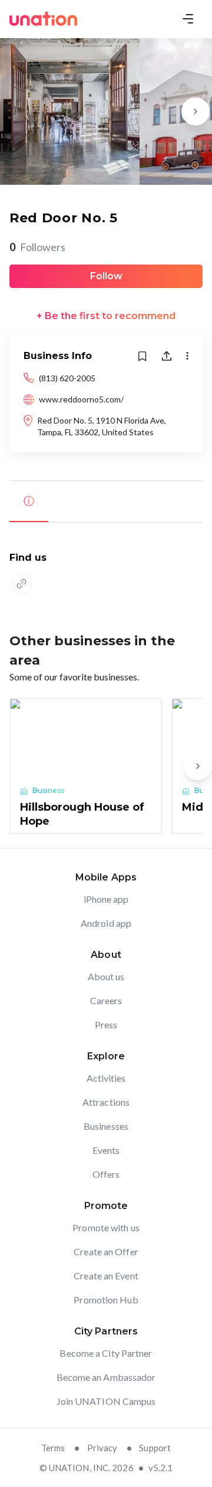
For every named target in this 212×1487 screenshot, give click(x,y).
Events (106, 1150)
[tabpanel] (106, 574)
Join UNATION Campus (106, 1401)
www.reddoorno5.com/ (81, 399)
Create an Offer (106, 1251)
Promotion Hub (106, 1299)
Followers (37, 247)
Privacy (102, 1447)
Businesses (106, 1126)
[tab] (28, 501)
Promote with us (106, 1227)
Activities (106, 1077)
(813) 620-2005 (67, 378)
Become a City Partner (105, 1353)
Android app (106, 923)
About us (106, 976)
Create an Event (106, 1275)
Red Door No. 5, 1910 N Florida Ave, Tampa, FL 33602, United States (101, 426)
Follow (106, 276)
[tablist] (106, 501)
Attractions (106, 1101)
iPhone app (106, 899)
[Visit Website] (21, 583)
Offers (106, 1174)
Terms (53, 1447)
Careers (106, 1000)
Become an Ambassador (106, 1377)
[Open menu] (188, 19)
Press (106, 1024)
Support (155, 1447)
